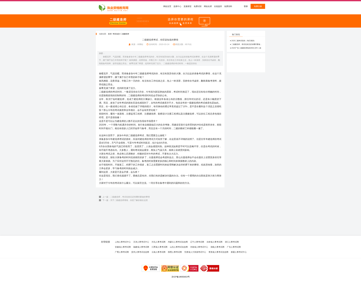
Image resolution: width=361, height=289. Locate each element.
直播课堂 (187, 6)
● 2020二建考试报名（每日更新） (243, 41)
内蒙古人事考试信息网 (178, 242)
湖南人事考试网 (217, 247)
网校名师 (208, 6)
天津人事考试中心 (141, 242)
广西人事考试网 (122, 252)
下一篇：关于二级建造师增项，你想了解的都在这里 (125, 200)
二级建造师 (125, 34)
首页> (110, 34)
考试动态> (117, 34)
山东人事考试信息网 (179, 247)
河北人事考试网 (158, 242)
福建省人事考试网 (141, 247)
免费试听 (198, 6)
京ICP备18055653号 (180, 277)
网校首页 (167, 6)
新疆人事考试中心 (239, 252)
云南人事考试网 (158, 252)
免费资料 (228, 6)
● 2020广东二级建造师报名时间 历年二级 (245, 48)
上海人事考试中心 (123, 242)
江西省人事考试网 (159, 247)
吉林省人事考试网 (214, 242)
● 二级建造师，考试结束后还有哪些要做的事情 (246, 44)
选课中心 (177, 6)
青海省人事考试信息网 (218, 252)
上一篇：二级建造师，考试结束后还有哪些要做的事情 (126, 197)
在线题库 (218, 6)
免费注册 (258, 6)
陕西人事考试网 (175, 252)
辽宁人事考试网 (197, 242)
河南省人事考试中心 (199, 247)
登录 (246, 6)
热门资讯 (236, 34)
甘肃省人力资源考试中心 (195, 252)
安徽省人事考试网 (123, 247)
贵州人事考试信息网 (140, 252)
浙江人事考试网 (232, 242)
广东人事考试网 (234, 247)
